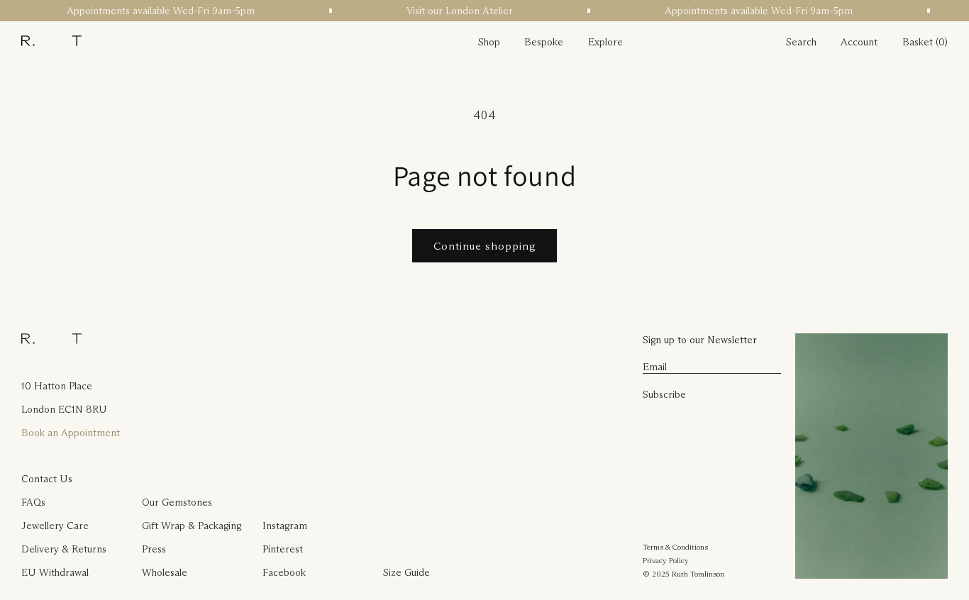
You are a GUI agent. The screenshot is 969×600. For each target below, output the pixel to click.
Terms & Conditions (675, 547)
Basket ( (920, 41)
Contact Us (46, 478)
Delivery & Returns (63, 549)
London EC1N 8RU (64, 409)
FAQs (33, 502)
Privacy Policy (666, 560)
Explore (605, 41)
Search (801, 41)
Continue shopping (484, 245)
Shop (489, 41)
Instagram (284, 525)
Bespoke (543, 41)
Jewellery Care (55, 525)
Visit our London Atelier (457, 10)
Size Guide (406, 572)
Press (154, 549)
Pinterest (282, 549)
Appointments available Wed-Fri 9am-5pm (158, 10)
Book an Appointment (70, 432)
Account (859, 41)
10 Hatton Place (56, 385)
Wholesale (164, 572)
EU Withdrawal (55, 572)
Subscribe (664, 394)
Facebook (284, 572)
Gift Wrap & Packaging (191, 525)
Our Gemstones (177, 502)
